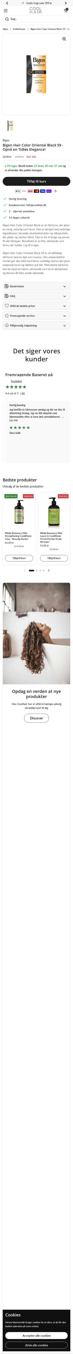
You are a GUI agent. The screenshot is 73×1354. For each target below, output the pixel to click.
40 (23, 393)
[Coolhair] (35, 10)
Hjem (5, 29)
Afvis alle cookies (36, 1345)
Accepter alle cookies (37, 1335)
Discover (36, 718)
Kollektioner (19, 29)
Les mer (57, 420)
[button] (65, 10)
